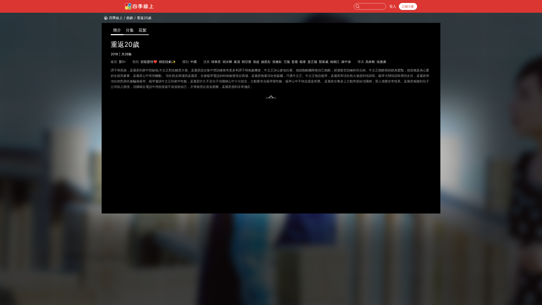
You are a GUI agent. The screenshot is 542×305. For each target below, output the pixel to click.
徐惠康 (381, 62)
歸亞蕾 (246, 62)
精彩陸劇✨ (167, 62)
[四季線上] (139, 6)
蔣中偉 (346, 62)
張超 (256, 62)
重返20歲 (144, 18)
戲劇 (129, 18)
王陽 (286, 62)
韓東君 (216, 62)
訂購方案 (408, 6)
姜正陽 (312, 62)
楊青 (303, 62)
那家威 (323, 62)
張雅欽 (277, 62)
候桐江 (335, 62)
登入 (392, 6)
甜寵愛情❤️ (149, 62)
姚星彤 (266, 62)
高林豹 (370, 62)
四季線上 (116, 18)
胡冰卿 (227, 62)
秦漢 (237, 62)
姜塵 (295, 62)
